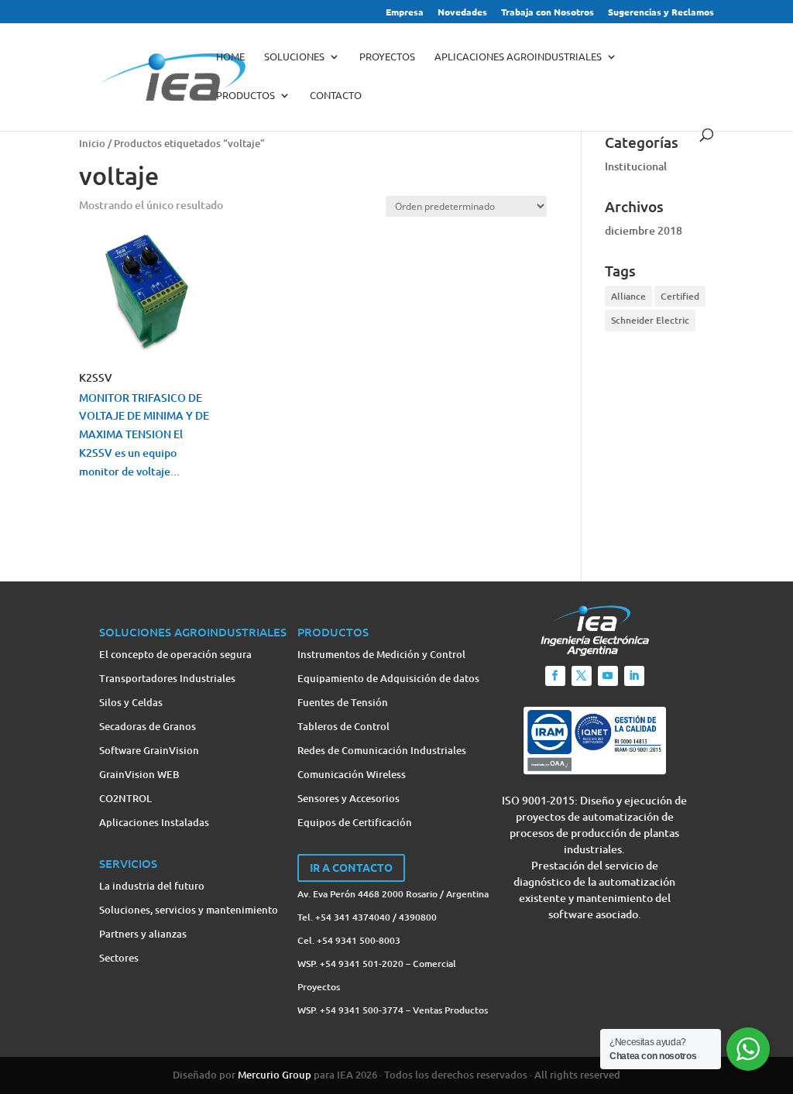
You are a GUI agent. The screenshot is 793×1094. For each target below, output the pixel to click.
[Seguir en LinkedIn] (634, 676)
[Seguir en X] (582, 676)
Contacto (336, 95)
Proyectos (387, 57)
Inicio (92, 143)
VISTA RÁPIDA (120, 503)
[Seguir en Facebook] (555, 676)
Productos (245, 95)
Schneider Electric (650, 320)
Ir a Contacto (351, 867)
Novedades (462, 12)
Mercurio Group (274, 1075)
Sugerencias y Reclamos (661, 12)
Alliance (628, 296)
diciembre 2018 (643, 230)
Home (230, 57)
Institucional (636, 166)
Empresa (405, 12)
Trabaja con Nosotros (547, 12)
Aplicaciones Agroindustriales (518, 57)
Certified (680, 296)
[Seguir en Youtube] (608, 676)
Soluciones (294, 57)
